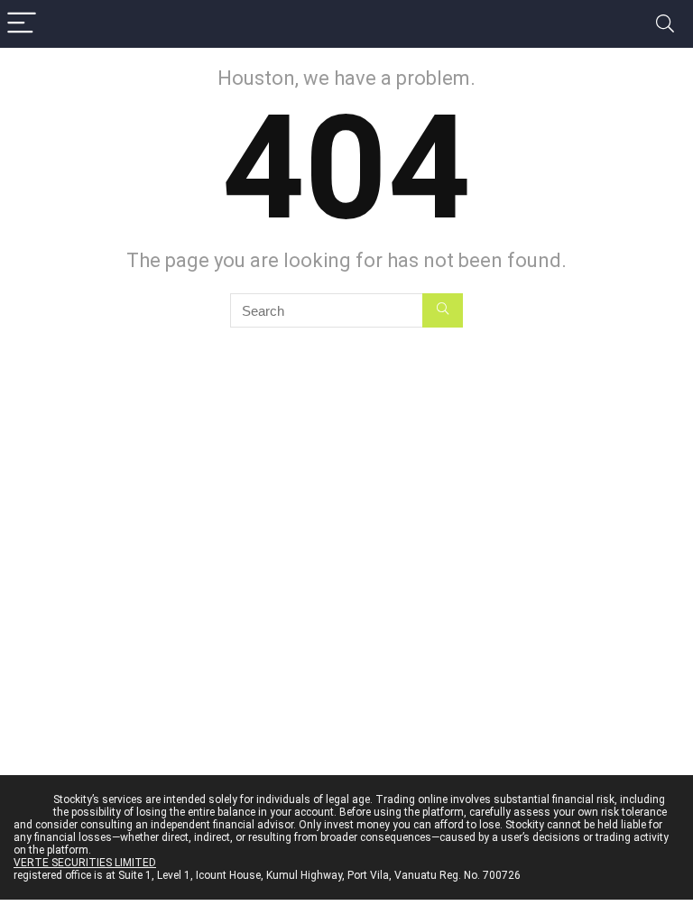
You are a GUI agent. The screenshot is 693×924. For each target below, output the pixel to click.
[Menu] (21, 24)
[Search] (665, 24)
